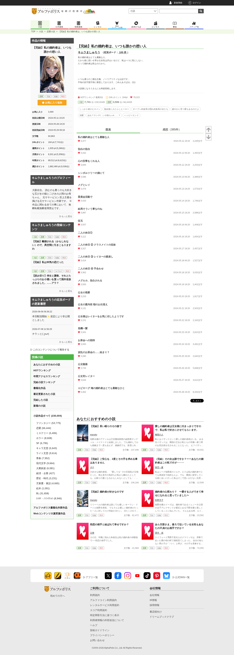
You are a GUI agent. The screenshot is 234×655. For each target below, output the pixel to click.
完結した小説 (40, 399)
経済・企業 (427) (45, 473)
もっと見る (67, 216)
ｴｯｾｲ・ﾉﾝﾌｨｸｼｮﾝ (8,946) (49, 498)
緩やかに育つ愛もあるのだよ (185, 109)
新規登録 (178, 3)
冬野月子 (159, 500)
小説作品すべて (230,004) (47, 415)
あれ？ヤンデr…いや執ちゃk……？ (103, 115)
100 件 (122, 52)
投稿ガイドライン (99, 630)
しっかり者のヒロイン (90, 109)
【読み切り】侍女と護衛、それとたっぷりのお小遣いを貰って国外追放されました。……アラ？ (51, 279)
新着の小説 (39, 405)
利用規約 (95, 595)
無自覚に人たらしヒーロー (116, 109)
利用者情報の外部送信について (107, 620)
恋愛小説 (51, 31)
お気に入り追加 (53, 102)
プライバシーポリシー (102, 635)
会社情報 (154, 595)
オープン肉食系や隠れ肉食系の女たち (150, 109)
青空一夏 (159, 467)
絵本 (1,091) (43, 488)
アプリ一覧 (92, 577)
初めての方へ (57, 595)
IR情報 (153, 600)
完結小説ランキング (44, 382)
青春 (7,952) (43, 458)
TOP (33, 31)
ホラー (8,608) (44, 438)
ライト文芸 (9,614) (46, 453)
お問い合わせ (97, 640)
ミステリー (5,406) (46, 433)
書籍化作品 (39, 388)
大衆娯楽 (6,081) (45, 468)
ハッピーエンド (131, 115)
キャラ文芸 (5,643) (46, 448)
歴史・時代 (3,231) (46, 478)
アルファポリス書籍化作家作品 (50, 507)
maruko (93, 434)
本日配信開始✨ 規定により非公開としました (51, 318)
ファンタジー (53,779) (48, 423)
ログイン (197, 3)
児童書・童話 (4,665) (47, 483)
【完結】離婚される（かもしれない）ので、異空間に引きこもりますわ (51, 245)
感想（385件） (172, 129)
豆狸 (92, 533)
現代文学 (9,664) (45, 463)
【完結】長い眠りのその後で (106, 426)
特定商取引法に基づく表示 (104, 615)
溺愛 (82, 115)
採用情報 (154, 605)
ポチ (92, 467)
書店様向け (156, 611)
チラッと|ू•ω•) (40, 333)
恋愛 (109, 102)
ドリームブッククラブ (162, 616)
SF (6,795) (42, 443)
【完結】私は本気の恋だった (48, 262)
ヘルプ (93, 625)
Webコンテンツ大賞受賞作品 (49, 513)
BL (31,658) (42, 493)
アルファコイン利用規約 (103, 600)
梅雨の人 (159, 434)
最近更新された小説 (44, 394)
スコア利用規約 (98, 610)
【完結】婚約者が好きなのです (107, 491)
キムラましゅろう (89, 52)
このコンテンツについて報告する (51, 349)
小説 (41, 31)
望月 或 (159, 533)
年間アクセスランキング (46, 376)
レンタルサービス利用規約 (104, 605)
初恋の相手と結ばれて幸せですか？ (109, 524)
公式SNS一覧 (182, 577)
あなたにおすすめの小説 (46, 364)
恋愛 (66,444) (43, 428)
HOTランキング (42, 370)
